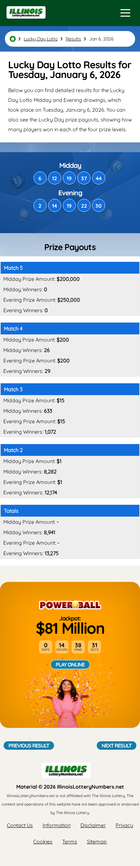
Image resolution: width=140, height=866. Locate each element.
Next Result (117, 745)
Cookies (42, 841)
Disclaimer (93, 825)
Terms (69, 841)
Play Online (70, 664)
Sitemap (97, 841)
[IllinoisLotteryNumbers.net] (25, 21)
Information (57, 825)
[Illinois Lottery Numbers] (13, 39)
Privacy (124, 825)
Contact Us (20, 825)
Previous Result (28, 745)
